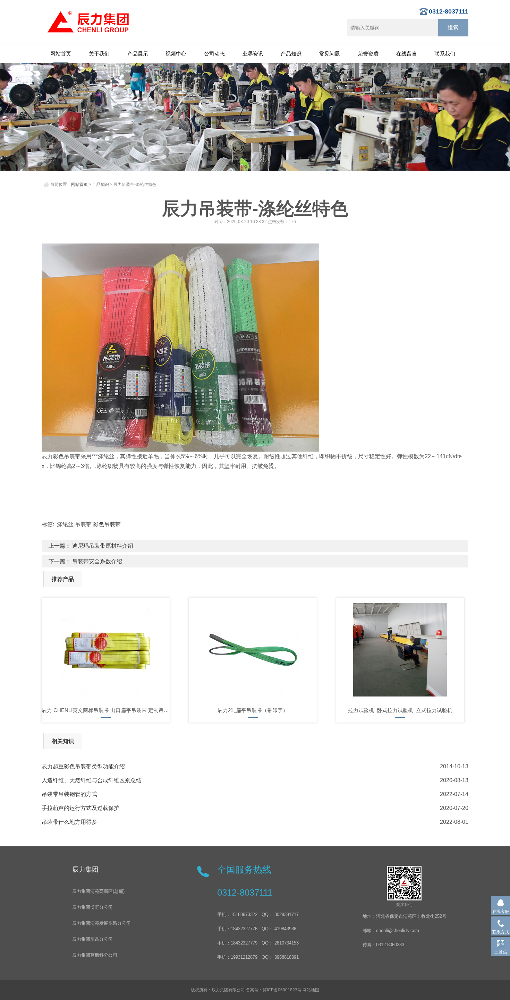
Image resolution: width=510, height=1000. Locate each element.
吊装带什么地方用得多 (69, 822)
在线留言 (406, 54)
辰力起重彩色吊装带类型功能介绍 (83, 766)
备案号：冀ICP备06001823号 (273, 990)
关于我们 (99, 54)
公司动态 (214, 54)
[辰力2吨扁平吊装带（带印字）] (253, 650)
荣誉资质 (368, 54)
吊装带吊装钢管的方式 (69, 794)
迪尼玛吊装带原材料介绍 (102, 546)
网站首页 (60, 54)
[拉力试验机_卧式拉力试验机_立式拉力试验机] (400, 650)
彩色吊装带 (107, 524)
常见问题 (329, 54)
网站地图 (311, 990)
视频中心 (175, 54)
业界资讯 (253, 54)
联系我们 (444, 54)
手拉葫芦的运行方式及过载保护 (80, 808)
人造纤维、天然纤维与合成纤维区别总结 (92, 780)
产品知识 (291, 54)
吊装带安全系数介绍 (97, 561)
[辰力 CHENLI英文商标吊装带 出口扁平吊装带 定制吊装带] (106, 650)
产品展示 (137, 54)
